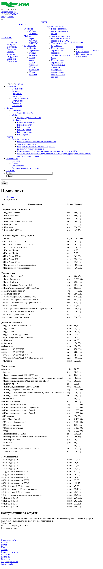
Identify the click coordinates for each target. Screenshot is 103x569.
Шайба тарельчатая (34, 49)
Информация (77, 42)
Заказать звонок (8, 12)
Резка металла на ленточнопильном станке (59, 31)
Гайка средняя (32, 58)
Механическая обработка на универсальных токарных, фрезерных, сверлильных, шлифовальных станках (58, 68)
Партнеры (11, 49)
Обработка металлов (55, 26)
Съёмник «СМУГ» (33, 32)
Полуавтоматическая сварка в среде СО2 (60, 39)
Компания (6, 37)
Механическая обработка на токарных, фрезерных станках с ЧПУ (47, 151)
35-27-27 (9, 14)
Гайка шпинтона (34, 68)
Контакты (97, 50)
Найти (10, 176)
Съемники (28, 29)
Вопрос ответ (82, 51)
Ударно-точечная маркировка (59, 44)
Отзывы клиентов (11, 52)
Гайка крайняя (33, 73)
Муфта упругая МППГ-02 (33, 40)
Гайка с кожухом (33, 54)
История (11, 44)
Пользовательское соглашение (84, 55)
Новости (80, 47)
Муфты (27, 36)
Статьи (79, 49)
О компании (12, 42)
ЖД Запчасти (30, 45)
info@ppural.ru (7, 16)
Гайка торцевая (33, 63)
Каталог (23, 24)
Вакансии (11, 59)
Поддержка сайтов (9, 540)
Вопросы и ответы (9, 552)
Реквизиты (12, 61)
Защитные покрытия (60, 36)
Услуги (44, 22)
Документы (12, 47)
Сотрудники (12, 56)
